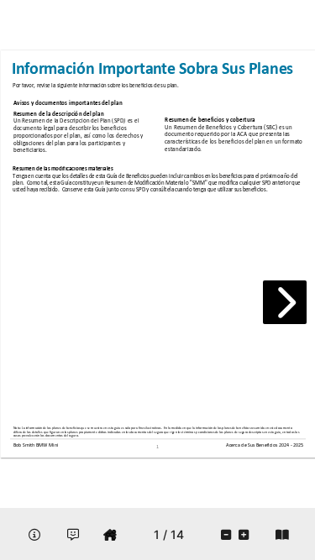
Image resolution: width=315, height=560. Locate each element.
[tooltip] (110, 534)
